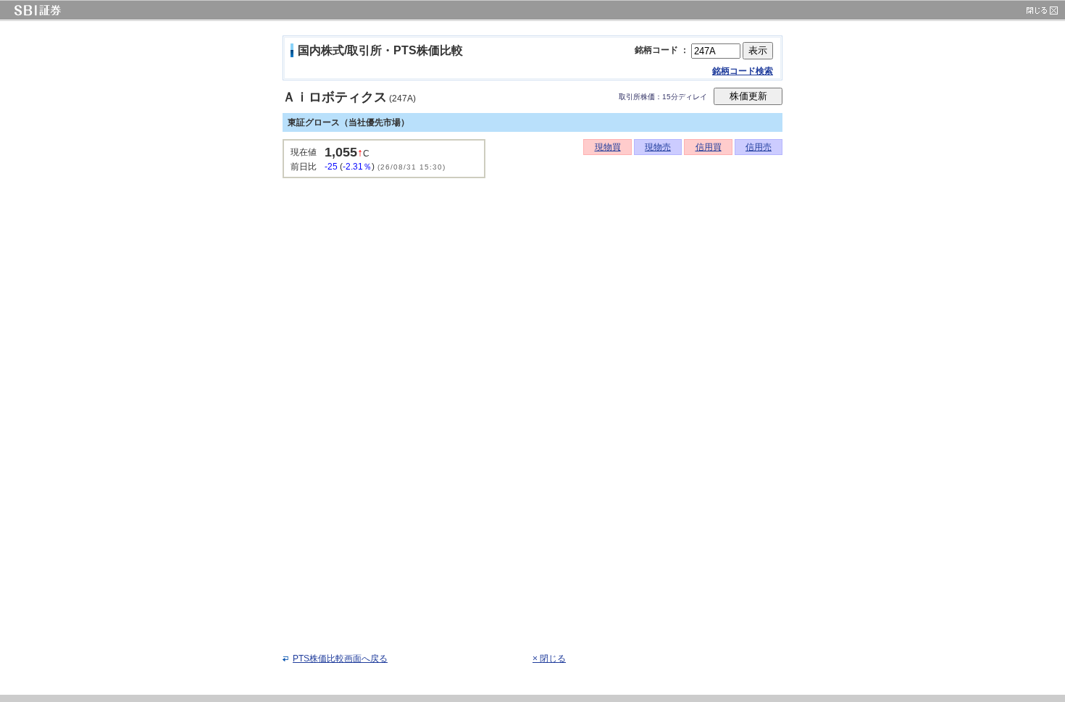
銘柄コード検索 (742, 71)
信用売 (759, 147)
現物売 (658, 147)
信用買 (709, 147)
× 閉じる (549, 658)
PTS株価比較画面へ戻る (340, 658)
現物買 (608, 147)
